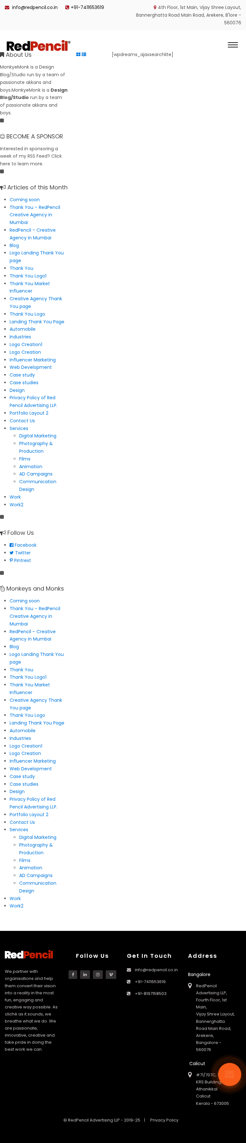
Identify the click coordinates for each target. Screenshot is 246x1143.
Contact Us (22, 421)
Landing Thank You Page (37, 322)
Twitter (22, 553)
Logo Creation (25, 352)
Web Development (31, 367)
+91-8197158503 (151, 993)
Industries (20, 337)
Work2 (16, 504)
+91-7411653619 (87, 7)
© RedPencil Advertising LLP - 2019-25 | (104, 1120)
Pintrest (22, 560)
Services (19, 428)
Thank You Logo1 (28, 276)
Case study (22, 375)
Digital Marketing (37, 436)
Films (24, 459)
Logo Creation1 (26, 344)
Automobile (23, 329)
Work (15, 497)
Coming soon (25, 199)
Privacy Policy (164, 1120)
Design (17, 390)
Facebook (25, 545)
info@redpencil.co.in (34, 7)
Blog (14, 245)
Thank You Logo (27, 314)
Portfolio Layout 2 (29, 413)
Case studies (24, 382)
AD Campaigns (36, 474)
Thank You (21, 268)
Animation (30, 466)
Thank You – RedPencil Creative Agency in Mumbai (35, 215)
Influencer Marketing (33, 360)
